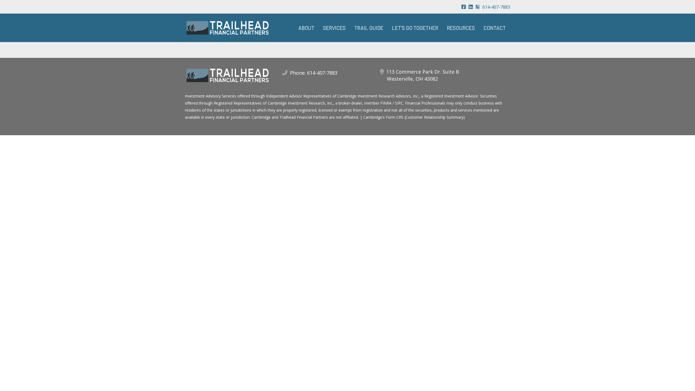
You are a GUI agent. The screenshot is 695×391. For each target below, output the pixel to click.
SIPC (399, 103)
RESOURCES (461, 28)
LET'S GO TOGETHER (415, 28)
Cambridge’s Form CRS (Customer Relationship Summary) (414, 117)
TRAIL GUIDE (368, 28)
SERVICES (334, 28)
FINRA (385, 103)
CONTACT (495, 28)
